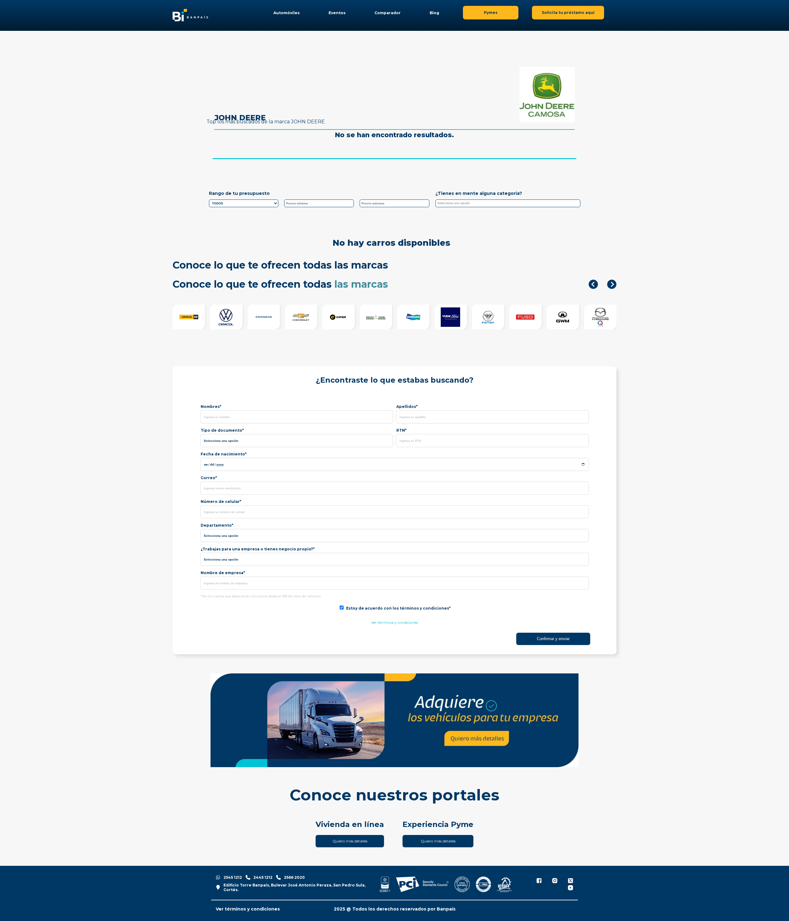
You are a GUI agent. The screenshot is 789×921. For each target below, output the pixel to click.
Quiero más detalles (350, 841)
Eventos (337, 12)
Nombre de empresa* (223, 572)
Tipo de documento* (222, 430)
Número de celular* (221, 501)
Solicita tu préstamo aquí (568, 12)
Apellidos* (407, 406)
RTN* (401, 430)
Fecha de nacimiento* (224, 454)
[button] (593, 284)
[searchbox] (509, 204)
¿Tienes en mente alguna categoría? (478, 193)
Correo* (209, 477)
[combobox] (507, 203)
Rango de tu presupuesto (239, 193)
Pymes (490, 12)
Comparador (387, 12)
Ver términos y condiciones (394, 622)
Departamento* (217, 525)
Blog (434, 12)
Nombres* (211, 406)
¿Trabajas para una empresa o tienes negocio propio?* (258, 549)
